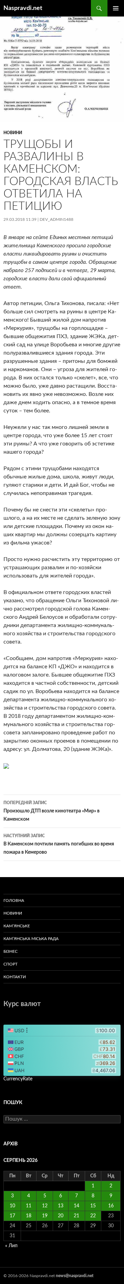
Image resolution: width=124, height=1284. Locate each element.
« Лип (11, 1245)
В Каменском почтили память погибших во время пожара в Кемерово (58, 844)
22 (93, 1215)
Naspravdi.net (22, 8)
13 (60, 1206)
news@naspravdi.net (74, 1276)
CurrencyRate (17, 1079)
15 (93, 1206)
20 (60, 1215)
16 (111, 1206)
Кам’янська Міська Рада (31, 939)
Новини (12, 133)
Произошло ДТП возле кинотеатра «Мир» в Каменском (51, 811)
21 (76, 1215)
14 (76, 1206)
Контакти (14, 977)
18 (28, 1215)
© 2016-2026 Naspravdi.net (29, 1276)
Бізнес (10, 951)
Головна (13, 900)
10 (12, 1206)
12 (45, 1206)
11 (28, 1206)
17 (12, 1215)
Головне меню (115, 8)
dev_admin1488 (56, 219)
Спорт (10, 964)
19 (45, 1215)
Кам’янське (16, 926)
